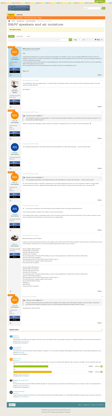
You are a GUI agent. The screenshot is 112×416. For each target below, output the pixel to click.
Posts (11, 36)
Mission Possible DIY (23, 396)
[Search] (103, 8)
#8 (101, 296)
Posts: (11, 65)
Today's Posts (19, 17)
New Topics (11, 17)
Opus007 (17, 337)
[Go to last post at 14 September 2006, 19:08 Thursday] (28, 376)
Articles (20, 14)
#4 (101, 143)
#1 (101, 48)
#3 (101, 112)
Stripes (11, 404)
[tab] (11, 36)
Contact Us (86, 404)
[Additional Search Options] (101, 8)
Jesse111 (17, 360)
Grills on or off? (17, 358)
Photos (28, 36)
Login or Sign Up (99, 1)
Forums (11, 15)
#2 (101, 80)
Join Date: (12, 62)
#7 (101, 235)
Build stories (21, 352)
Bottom (40, 17)
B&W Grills (16, 336)
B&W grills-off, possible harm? (21, 380)
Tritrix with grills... (17, 347)
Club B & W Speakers (23, 341)
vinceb (16, 393)
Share (15, 68)
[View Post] (42, 115)
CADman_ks (18, 349)
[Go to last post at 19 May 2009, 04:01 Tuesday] (27, 343)
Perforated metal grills (19, 391)
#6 (101, 205)
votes (98, 366)
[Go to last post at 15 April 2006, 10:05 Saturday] (29, 387)
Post (15, 71)
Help (79, 404)
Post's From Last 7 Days (30, 17)
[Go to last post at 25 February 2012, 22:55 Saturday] (27, 354)
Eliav (16, 382)
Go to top (100, 404)
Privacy (93, 404)
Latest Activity (19, 36)
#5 (101, 173)
